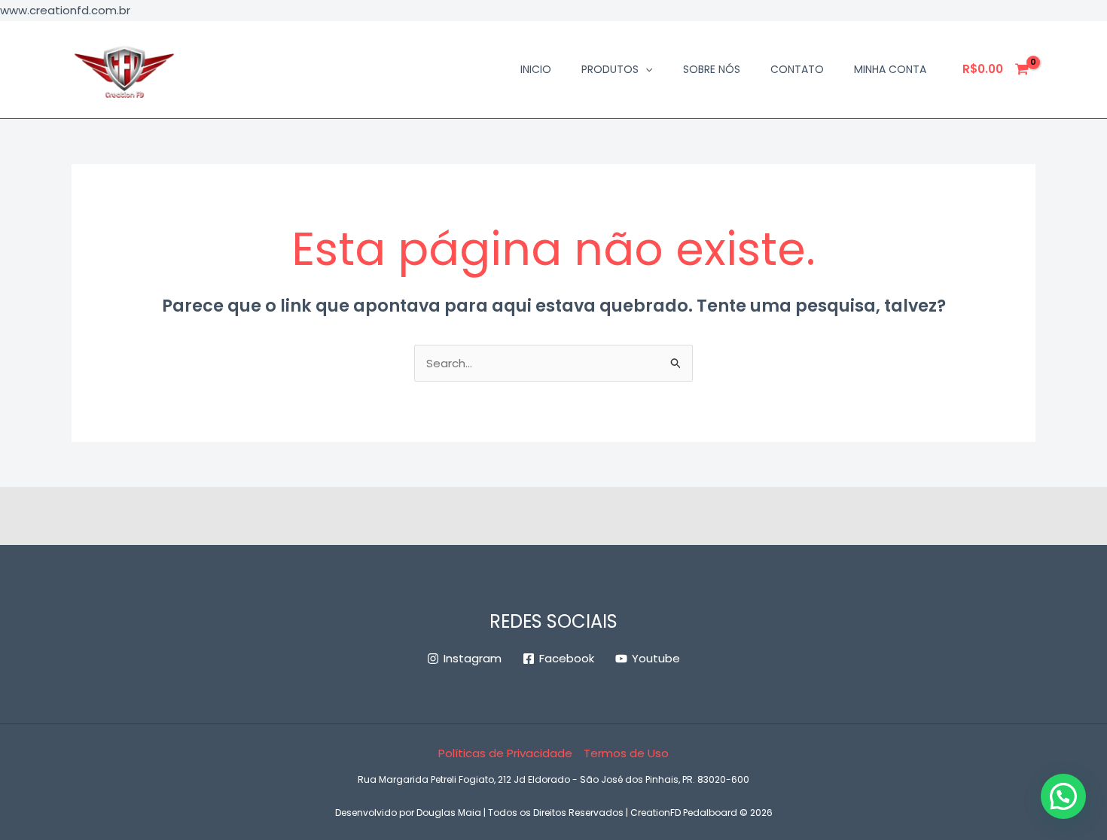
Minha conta (890, 69)
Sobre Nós (711, 69)
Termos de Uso (626, 753)
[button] (645, 69)
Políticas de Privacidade (505, 753)
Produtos (610, 69)
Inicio (535, 69)
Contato (797, 69)
